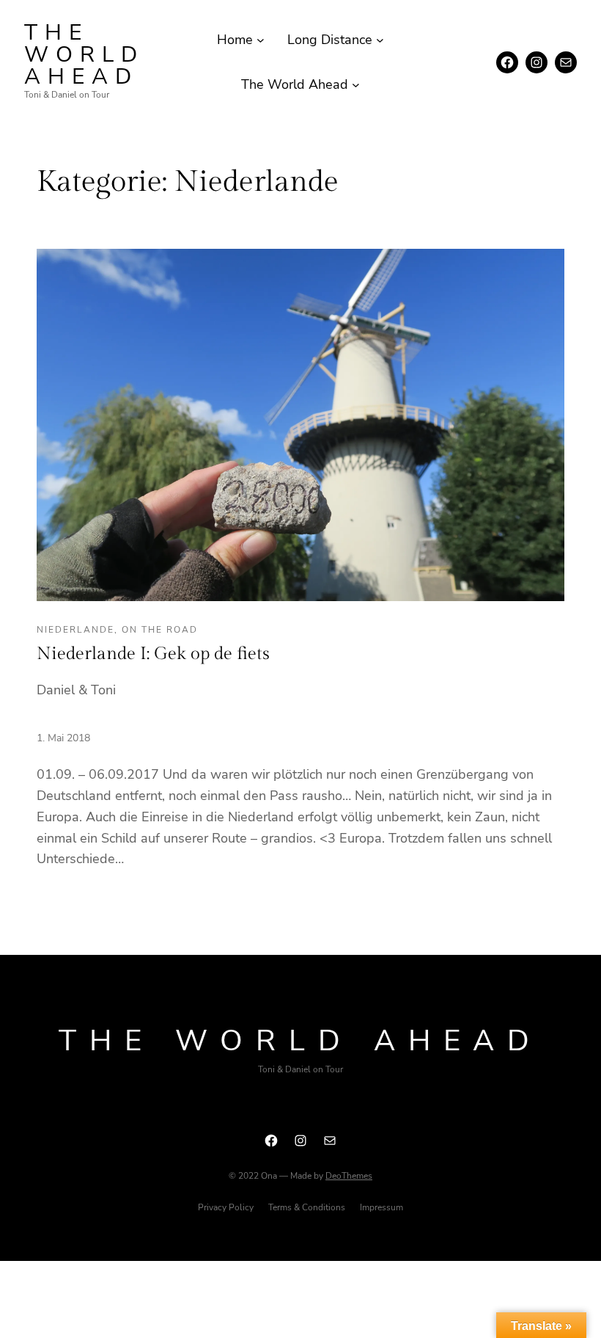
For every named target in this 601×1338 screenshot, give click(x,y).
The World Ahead (84, 55)
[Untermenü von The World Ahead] (356, 85)
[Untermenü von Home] (261, 40)
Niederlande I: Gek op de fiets (153, 654)
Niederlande (75, 630)
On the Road (160, 630)
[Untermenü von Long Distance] (380, 40)
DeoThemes (348, 1176)
